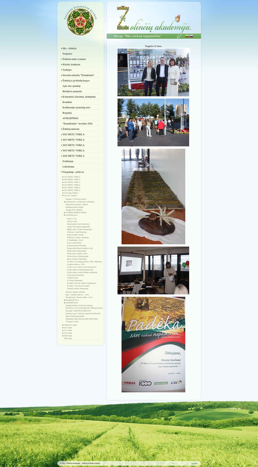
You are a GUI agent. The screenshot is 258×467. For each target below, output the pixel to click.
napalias (195, 463)
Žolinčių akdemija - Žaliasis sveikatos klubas (80, 20)
